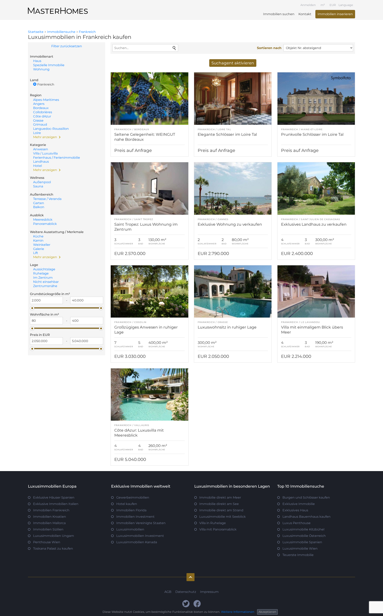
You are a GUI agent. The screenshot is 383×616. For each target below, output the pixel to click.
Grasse (38, 120)
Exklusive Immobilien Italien (55, 504)
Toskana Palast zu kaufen (53, 548)
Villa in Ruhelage (212, 523)
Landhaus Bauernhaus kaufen (306, 517)
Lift (35, 253)
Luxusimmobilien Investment (140, 536)
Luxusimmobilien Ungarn (53, 536)
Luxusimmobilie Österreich (304, 536)
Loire (37, 133)
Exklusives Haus (295, 510)
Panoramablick (45, 224)
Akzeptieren (267, 612)
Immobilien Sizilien (48, 529)
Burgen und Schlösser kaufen (306, 497)
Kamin (38, 240)
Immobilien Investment (135, 517)
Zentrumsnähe (45, 286)
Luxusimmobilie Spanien (302, 542)
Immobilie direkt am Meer (220, 497)
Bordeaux (41, 108)
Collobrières (42, 112)
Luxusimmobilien (130, 529)
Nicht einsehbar (46, 282)
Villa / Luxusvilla (45, 153)
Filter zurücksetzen (66, 46)
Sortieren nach (269, 48)
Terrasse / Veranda (47, 199)
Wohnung (41, 69)
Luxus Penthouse (296, 523)
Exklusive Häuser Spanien (53, 497)
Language (346, 5)
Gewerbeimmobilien (132, 497)
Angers (38, 104)
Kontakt (304, 14)
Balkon (38, 207)
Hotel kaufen (126, 504)
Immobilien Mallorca (49, 523)
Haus (37, 61)
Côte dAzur (42, 116)
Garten (38, 203)
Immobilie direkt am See (219, 504)
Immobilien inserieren (335, 14)
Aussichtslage (44, 269)
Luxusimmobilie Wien (300, 548)
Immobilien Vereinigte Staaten (141, 523)
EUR (333, 5)
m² (323, 5)
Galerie (38, 249)
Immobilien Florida (131, 510)
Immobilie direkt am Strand (221, 510)
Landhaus (41, 161)
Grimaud (40, 124)
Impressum (209, 592)
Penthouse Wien (46, 542)
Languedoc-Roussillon (51, 129)
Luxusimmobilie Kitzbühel (303, 529)
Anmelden (308, 5)
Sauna (38, 186)
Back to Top (190, 577)
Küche (38, 236)
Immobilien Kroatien (49, 517)
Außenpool (42, 182)
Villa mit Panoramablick (218, 529)
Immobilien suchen (278, 14)
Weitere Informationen (237, 612)
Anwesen (40, 149)
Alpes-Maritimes (46, 100)
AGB (167, 592)
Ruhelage (41, 273)
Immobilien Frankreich (51, 510)
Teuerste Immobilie (298, 555)
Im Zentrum (43, 277)
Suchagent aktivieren (232, 63)
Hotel (37, 166)
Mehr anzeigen (45, 137)
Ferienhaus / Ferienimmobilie (56, 157)
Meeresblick (42, 219)
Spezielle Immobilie (48, 65)
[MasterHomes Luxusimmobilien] (58, 7)
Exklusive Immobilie (298, 504)
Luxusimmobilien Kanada (136, 542)
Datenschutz (185, 592)
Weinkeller (41, 245)
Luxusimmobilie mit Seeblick (222, 517)
